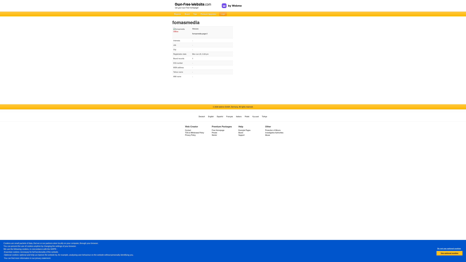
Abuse (267, 135)
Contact (188, 130)
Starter (214, 135)
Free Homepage (218, 130)
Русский (255, 116)
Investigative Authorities (274, 132)
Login (223, 14)
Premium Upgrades (208, 14)
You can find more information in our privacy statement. (27, 258)
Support (241, 135)
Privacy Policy (190, 135)
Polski (247, 116)
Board (187, 14)
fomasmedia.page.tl (199, 33)
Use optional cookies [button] (449, 253)
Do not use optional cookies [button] (449, 249)
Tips (195, 14)
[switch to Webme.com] (232, 4)
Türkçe (264, 116)
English (211, 116)
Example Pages (244, 130)
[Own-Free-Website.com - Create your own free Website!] (197, 6)
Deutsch (202, 116)
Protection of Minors (273, 130)
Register (177, 14)
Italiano (239, 116)
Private (214, 132)
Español (220, 116)
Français (229, 116)
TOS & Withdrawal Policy (194, 132)
